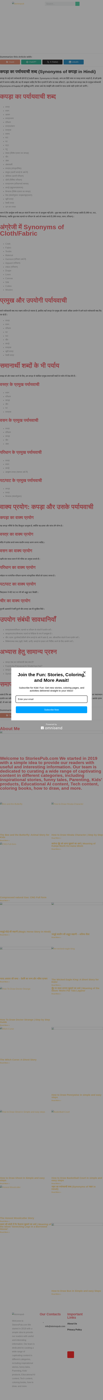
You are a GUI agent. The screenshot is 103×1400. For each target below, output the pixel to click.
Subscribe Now (51, 710)
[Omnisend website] (51, 726)
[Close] (84, 672)
